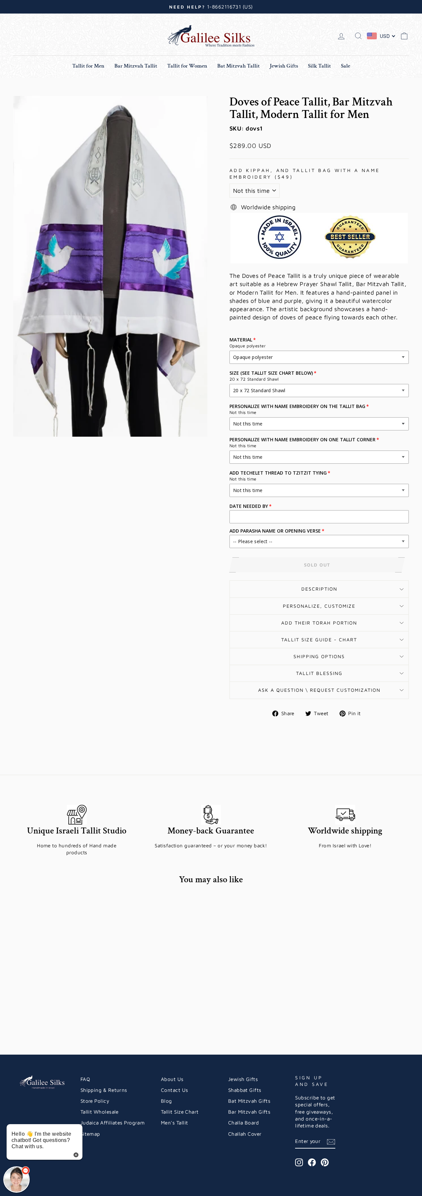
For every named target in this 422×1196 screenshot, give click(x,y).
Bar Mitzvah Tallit (135, 66)
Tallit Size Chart (180, 1112)
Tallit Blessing (319, 673)
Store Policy (94, 1101)
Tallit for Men (88, 66)
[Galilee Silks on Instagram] (299, 1162)
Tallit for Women (187, 66)
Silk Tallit (319, 66)
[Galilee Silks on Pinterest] (325, 1162)
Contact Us (174, 1090)
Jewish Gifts (284, 66)
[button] (16, 1179)
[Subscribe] (331, 1141)
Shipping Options (319, 656)
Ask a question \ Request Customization (319, 690)
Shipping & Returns (103, 1090)
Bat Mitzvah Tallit (238, 66)
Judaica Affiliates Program (112, 1122)
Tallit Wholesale (99, 1112)
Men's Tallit (174, 1122)
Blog (166, 1101)
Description (319, 589)
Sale (345, 66)
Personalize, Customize (319, 606)
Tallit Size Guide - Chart (319, 639)
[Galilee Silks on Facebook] (312, 1162)
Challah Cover (245, 1134)
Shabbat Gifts (244, 1090)
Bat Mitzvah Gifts (249, 1101)
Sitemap (90, 1134)
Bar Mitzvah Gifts (249, 1112)
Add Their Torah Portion (319, 623)
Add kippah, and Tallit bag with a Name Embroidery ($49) (304, 173)
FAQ (85, 1079)
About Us (172, 1079)
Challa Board (243, 1122)
